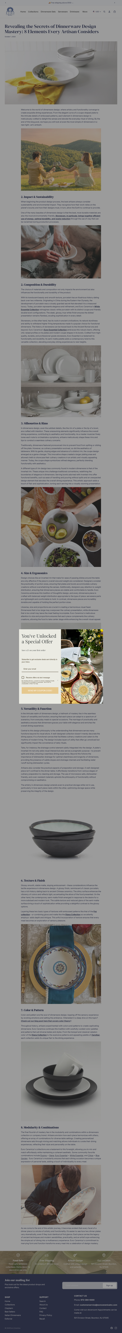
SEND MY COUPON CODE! (40, 690)
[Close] (100, 632)
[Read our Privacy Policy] (57, 681)
